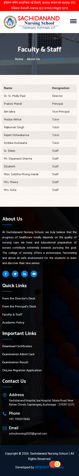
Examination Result (15, 362)
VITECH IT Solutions (49, 467)
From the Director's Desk (18, 298)
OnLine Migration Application (22, 370)
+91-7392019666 (19, 419)
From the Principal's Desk (19, 306)
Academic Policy (13, 322)
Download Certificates (17, 346)
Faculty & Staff (12, 314)
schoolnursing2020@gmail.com (28, 433)
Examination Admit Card (18, 354)
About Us (33, 59)
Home (19, 59)
